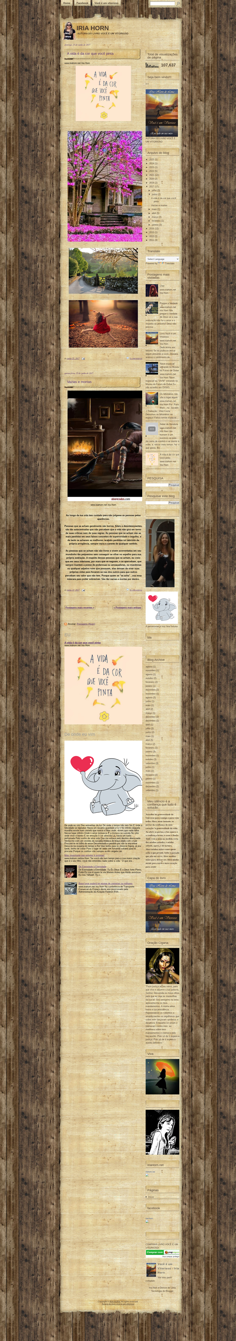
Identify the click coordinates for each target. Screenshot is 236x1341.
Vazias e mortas (79, 382)
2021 (152, 175)
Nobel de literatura (169, 424)
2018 (152, 182)
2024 (152, 163)
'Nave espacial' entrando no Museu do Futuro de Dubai (169, 367)
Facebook (82, 3)
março (155, 217)
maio (154, 209)
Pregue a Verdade (169, 303)
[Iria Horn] (147, 1222)
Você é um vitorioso (106, 3)
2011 (152, 240)
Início (151, 1197)
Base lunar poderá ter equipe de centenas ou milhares (106, 883)
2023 (152, 167)
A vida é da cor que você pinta (90, 53)
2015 (152, 232)
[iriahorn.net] (147, 1175)
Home (66, 3)
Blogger (169, 1291)
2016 (152, 228)
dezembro (150, 689)
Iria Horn (149, 1218)
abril (154, 213)
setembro (150, 763)
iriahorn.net (150, 1172)
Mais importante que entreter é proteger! (84, 855)
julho (154, 190)
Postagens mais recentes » (79, 607)
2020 (152, 179)
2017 (152, 186)
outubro (149, 678)
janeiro (155, 224)
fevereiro (156, 220)
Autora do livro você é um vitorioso (118, 1304)
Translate (169, 263)
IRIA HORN (93, 28)
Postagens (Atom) (86, 624)
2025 (152, 159)
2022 (152, 171)
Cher (162, 286)
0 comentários (136, 358)
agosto (149, 666)
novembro (150, 670)
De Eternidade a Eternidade (92, 866)
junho (155, 194)
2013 (152, 236)
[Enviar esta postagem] (83, 358)
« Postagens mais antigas (127, 607)
